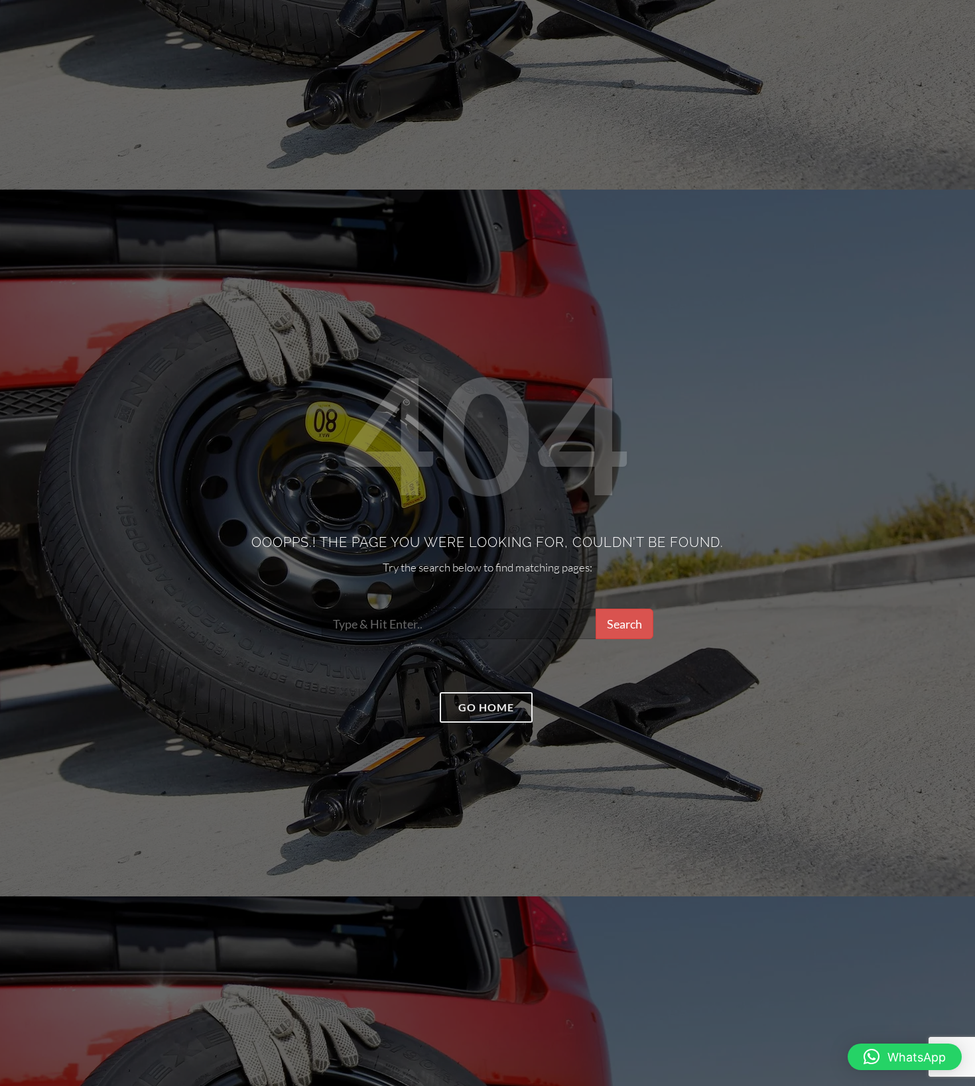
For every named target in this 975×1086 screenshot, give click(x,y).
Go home (486, 707)
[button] (905, 1057)
